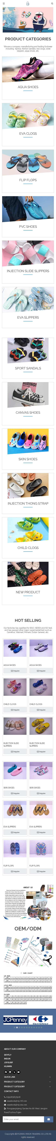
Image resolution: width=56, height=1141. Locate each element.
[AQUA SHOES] (15, 648)
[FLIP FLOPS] (15, 848)
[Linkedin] (10, 1072)
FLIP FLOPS (9, 866)
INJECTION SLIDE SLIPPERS (11, 744)
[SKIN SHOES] (15, 770)
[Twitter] (14, 1072)
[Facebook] (6, 1072)
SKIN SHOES (9, 788)
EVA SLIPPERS (10, 827)
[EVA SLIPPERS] (15, 809)
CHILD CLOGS (10, 704)
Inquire (16, 671)
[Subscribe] (48, 1119)
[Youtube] (18, 1072)
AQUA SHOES (9, 665)
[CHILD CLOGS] (15, 687)
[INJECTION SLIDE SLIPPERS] (15, 726)
